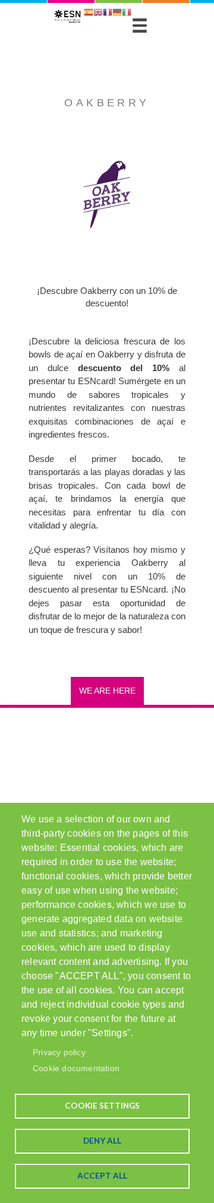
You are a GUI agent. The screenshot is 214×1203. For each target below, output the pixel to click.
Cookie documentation (76, 1068)
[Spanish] (88, 13)
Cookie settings (102, 1105)
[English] (98, 13)
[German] (117, 13)
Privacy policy (59, 1052)
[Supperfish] (139, 25)
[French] (107, 13)
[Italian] (126, 13)
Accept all (102, 1175)
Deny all (102, 1140)
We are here (107, 690)
